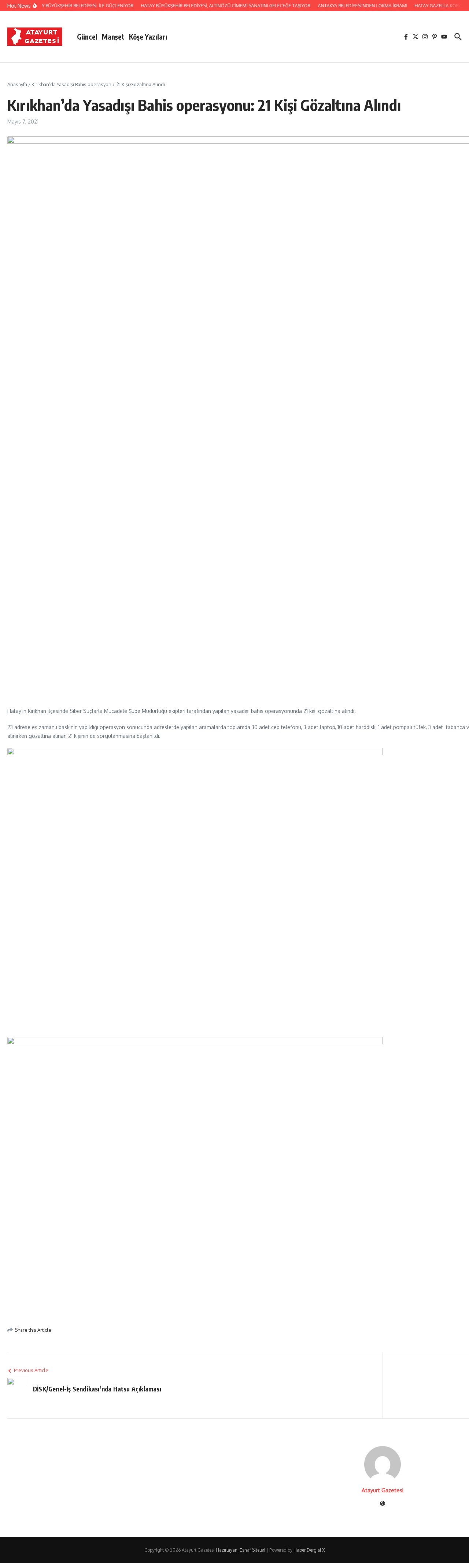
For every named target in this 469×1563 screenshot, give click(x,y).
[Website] (382, 1504)
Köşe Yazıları (148, 36)
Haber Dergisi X (309, 1550)
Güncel (87, 36)
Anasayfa (17, 84)
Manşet (113, 36)
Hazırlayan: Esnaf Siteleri (240, 1550)
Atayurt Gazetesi (382, 1490)
